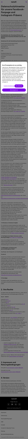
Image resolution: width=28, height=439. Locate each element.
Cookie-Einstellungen (9, 85)
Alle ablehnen (19, 85)
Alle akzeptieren (14, 90)
